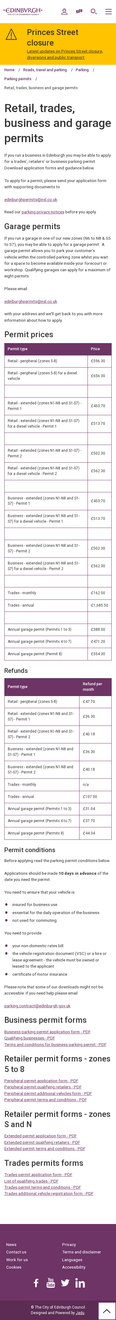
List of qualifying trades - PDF (31, 1180)
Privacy (69, 1244)
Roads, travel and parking (45, 70)
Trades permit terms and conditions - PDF (42, 1187)
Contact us (16, 1251)
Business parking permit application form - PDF (47, 1031)
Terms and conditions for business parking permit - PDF (55, 1044)
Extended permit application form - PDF (40, 1135)
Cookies (13, 1267)
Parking (82, 70)
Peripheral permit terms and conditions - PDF (45, 1099)
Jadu (80, 1313)
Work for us (17, 1259)
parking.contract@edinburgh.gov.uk (37, 1005)
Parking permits (18, 79)
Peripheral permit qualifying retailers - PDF (43, 1086)
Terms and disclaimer (81, 1251)
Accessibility (73, 1267)
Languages (72, 1259)
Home (9, 70)
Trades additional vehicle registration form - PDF (48, 1193)
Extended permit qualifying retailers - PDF (42, 1142)
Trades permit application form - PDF (38, 1174)
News (11, 1244)
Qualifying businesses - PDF (29, 1037)
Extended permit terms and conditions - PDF (44, 1148)
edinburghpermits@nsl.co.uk (30, 199)
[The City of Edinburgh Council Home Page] (23, 12)
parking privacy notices (43, 211)
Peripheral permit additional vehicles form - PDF (48, 1093)
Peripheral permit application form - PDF (41, 1080)
